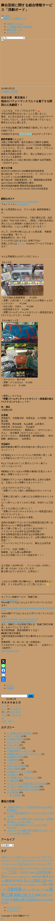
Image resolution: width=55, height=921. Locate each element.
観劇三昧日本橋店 (45, 900)
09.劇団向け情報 (15, 757)
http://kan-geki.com (9, 599)
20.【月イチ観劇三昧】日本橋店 (23, 786)
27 (17, 715)
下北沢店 (23, 872)
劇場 (45, 876)
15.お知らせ (13, 774)
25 (11, 715)
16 (5, 712)
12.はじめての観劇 (16, 766)
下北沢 (12, 872)
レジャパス (15, 868)
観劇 (47, 890)
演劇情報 (14, 889)
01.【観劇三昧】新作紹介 (19, 26)
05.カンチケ (13, 745)
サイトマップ (13, 32)
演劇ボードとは (15, 24)
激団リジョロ (27, 890)
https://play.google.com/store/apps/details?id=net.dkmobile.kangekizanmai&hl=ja (19, 620)
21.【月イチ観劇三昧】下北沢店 (23, 789)
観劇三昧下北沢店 (25, 899)
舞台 (34, 890)
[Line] (27, 666)
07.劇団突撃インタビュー (19, 751)
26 (14, 715)
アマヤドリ (43, 860)
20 (17, 712)
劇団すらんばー (26, 876)
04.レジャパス (14, 742)
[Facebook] (27, 670)
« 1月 (3, 721)
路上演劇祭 (5, 903)
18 (11, 712)
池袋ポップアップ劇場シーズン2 (29, 885)
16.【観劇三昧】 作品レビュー (22, 777)
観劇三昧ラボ (24, 895)
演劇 (44, 884)
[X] (27, 661)
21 (19, 712)
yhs (26, 857)
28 (19, 715)
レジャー (29, 868)
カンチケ (7, 864)
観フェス (40, 889)
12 (14, 709)
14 (19, 709)
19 (14, 712)
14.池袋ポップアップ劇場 (19, 772)
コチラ (20, 243)
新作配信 (17, 880)
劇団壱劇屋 (37, 877)
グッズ (10, 685)
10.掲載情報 (13, 760)
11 (11, 709)
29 (3, 718)
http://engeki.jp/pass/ (10, 651)
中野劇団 (31, 872)
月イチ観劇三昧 (35, 880)
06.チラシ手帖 (14, 748)
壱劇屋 (10, 688)
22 (3, 715)
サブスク (24, 863)
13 (17, 709)
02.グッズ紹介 (14, 736)
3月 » (10, 721)
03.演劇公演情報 (9, 91)
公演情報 (41, 872)
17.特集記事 (13, 780)
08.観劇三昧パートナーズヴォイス (24, 754)
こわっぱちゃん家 (34, 857)
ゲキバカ (14, 864)
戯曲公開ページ (15, 29)
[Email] (27, 675)
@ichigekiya (22, 204)
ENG (22, 857)
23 (5, 715)
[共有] (27, 679)
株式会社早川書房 (10, 885)
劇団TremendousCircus (12, 876)
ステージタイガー (38, 864)
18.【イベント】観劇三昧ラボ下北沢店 (26, 783)
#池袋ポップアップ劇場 (10, 857)
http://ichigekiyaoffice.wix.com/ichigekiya (19, 201)
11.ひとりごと (14, 763)
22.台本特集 (13, 792)
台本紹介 (16, 795)
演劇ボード (20, 18)
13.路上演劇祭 (14, 769)
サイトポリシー (15, 907)
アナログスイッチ (30, 860)
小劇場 (7, 880)
